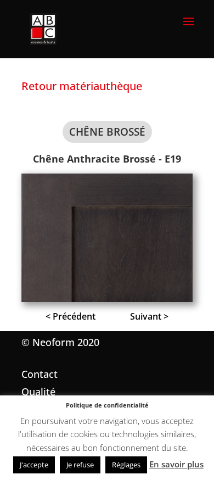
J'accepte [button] (34, 465)
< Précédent (70, 316)
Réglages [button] (126, 465)
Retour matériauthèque (81, 86)
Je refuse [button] (80, 465)
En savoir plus (176, 464)
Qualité (38, 391)
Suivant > (149, 316)
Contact (39, 374)
